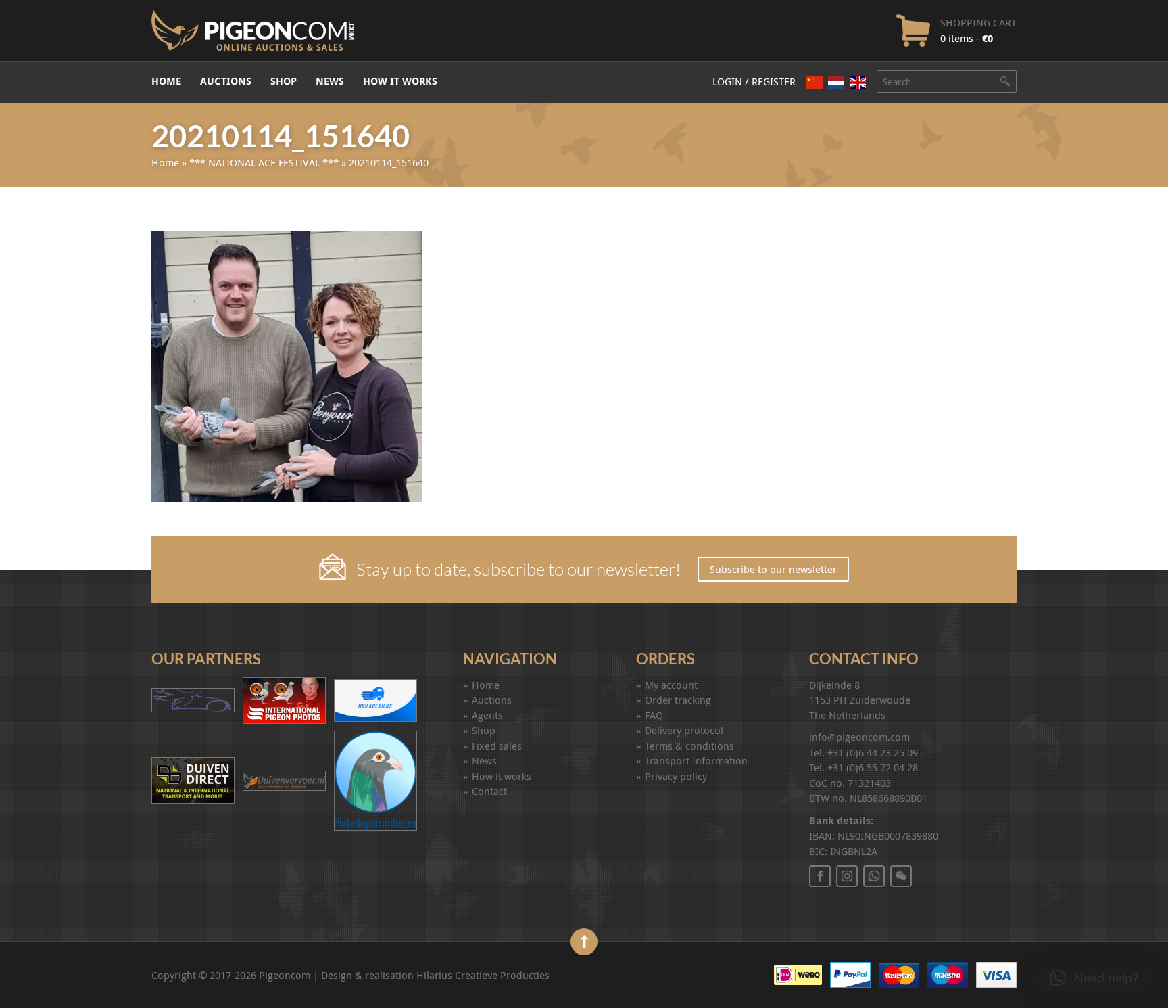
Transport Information (696, 760)
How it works (400, 81)
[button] (1093, 978)
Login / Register (754, 81)
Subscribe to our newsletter (773, 569)
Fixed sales (497, 745)
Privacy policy (676, 776)
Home (166, 81)
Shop (283, 81)
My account (671, 684)
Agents (487, 715)
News (330, 81)
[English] (858, 82)
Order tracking (678, 699)
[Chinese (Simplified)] (814, 82)
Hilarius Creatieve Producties (483, 975)
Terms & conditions (689, 745)
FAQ (654, 715)
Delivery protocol (684, 730)
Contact (489, 791)
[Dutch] (836, 82)
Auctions (225, 81)
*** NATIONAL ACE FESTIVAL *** (264, 162)
